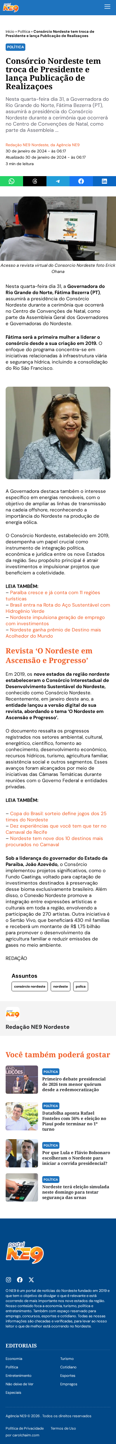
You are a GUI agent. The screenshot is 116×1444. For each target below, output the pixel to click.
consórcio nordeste (29, 986)
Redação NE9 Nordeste (27, 144)
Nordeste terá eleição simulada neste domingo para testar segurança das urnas (75, 1192)
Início (10, 31)
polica (81, 986)
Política (24, 31)
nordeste (60, 986)
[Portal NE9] (11, 7)
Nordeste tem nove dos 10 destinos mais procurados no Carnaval (54, 841)
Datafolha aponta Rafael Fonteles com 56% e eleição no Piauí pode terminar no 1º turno (74, 1121)
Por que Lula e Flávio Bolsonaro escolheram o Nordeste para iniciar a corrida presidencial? (76, 1158)
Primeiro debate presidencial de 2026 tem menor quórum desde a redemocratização (74, 1084)
